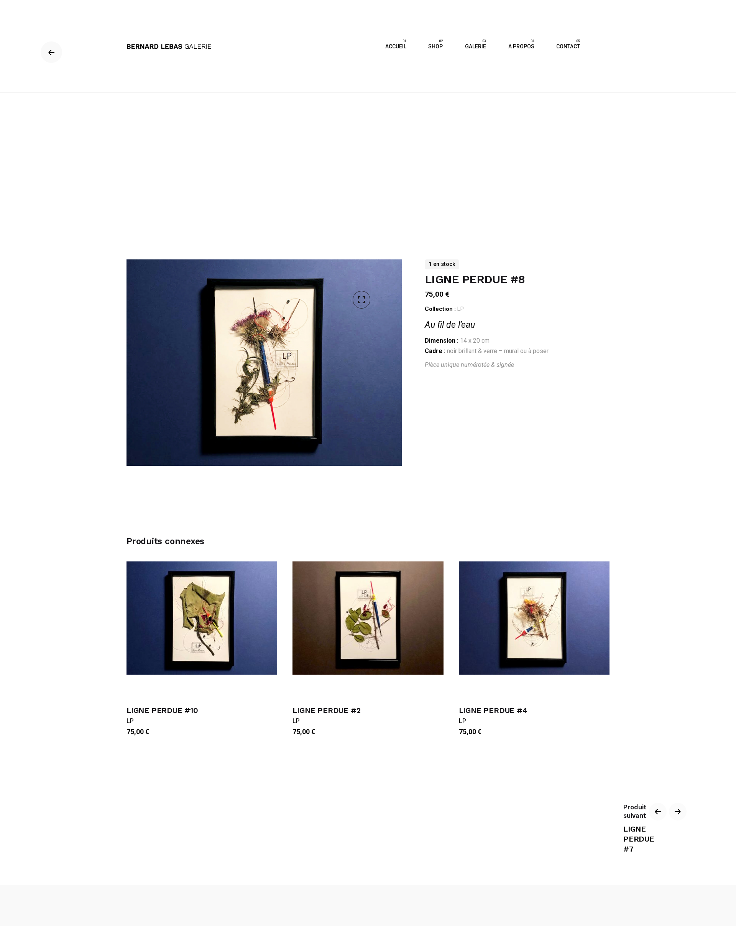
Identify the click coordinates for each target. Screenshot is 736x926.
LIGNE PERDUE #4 (493, 710)
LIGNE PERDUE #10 (162, 710)
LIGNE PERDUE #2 (326, 710)
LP (460, 308)
